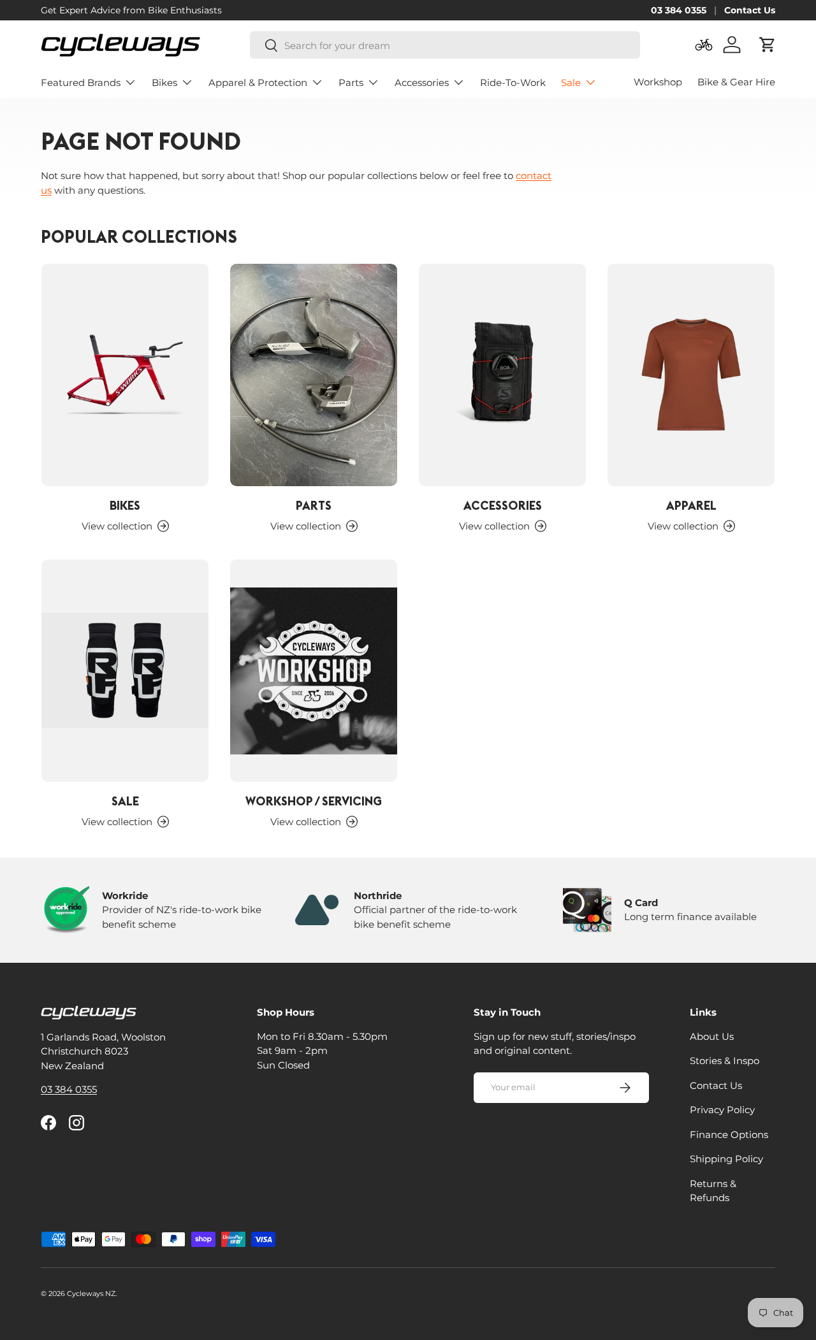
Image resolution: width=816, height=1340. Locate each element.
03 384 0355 (678, 10)
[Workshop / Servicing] (313, 670)
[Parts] (313, 375)
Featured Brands (80, 82)
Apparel (691, 505)
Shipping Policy (726, 1159)
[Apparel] (691, 375)
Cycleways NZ (91, 1293)
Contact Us (749, 10)
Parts (351, 82)
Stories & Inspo (724, 1061)
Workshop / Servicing (313, 801)
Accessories (422, 82)
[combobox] (445, 45)
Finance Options (729, 1134)
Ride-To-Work (513, 82)
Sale (571, 82)
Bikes (164, 82)
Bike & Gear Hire (736, 82)
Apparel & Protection (257, 82)
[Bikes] (124, 375)
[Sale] (124, 670)
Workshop (658, 82)
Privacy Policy (722, 1110)
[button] (768, 45)
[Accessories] (502, 375)
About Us (712, 1036)
